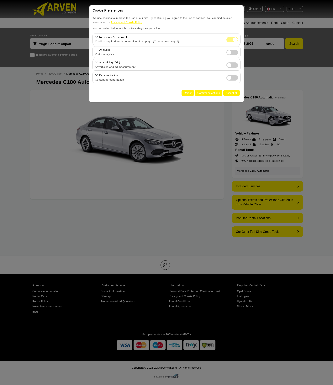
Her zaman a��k (232, 39)
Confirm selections (208, 92)
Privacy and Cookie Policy (126, 22)
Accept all (231, 92)
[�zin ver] (232, 52)
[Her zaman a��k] (232, 39)
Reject (188, 92)
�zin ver (232, 52)
